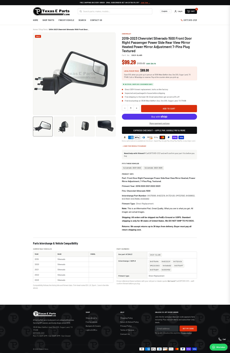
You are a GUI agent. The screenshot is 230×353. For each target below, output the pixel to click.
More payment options (159, 123)
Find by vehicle (91, 322)
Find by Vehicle (66, 20)
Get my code (188, 328)
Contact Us (96, 20)
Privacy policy (186, 333)
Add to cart (169, 108)
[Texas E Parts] (51, 11)
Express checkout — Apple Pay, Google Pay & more (159, 130)
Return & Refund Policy (129, 322)
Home (35, 20)
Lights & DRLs (91, 330)
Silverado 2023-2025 (153, 168)
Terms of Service (127, 330)
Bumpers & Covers (93, 326)
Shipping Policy (126, 318)
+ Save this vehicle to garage (134, 146)
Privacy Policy (126, 326)
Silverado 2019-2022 (132, 168)
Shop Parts (48, 20)
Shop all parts (91, 318)
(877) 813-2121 (190, 20)
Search (82, 20)
